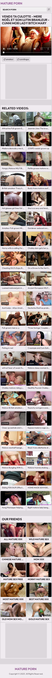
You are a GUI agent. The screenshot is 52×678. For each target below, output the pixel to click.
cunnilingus (24, 59)
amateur (9, 59)
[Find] (49, 9)
